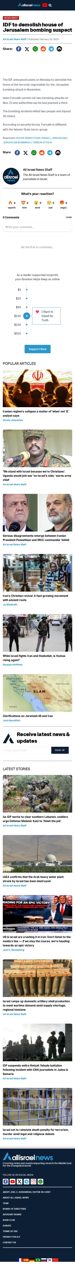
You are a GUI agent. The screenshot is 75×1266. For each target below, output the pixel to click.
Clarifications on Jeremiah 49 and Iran (28, 716)
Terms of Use (10, 1231)
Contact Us (9, 1242)
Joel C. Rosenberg (13, 949)
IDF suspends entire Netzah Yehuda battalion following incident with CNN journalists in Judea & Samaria (35, 1070)
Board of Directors (14, 1209)
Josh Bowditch (11, 720)
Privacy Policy (11, 1237)
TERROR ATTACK (42, 142)
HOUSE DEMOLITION (29, 137)
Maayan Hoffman (12, 664)
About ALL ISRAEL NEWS (16, 1197)
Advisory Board (12, 1214)
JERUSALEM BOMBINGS (17, 142)
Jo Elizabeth (10, 604)
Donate (7, 1225)
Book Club (9, 1220)
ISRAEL (47, 137)
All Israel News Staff (14, 39)
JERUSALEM (60, 137)
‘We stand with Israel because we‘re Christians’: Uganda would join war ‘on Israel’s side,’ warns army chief (37, 476)
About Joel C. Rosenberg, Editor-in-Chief (27, 1192)
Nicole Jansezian (13, 420)
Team (5, 1203)
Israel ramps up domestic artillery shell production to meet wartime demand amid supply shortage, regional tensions (36, 1005)
